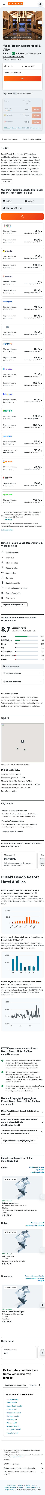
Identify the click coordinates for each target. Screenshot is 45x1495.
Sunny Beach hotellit (14, 1406)
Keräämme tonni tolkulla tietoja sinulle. (20, 1468)
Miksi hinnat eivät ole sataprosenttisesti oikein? (20, 1472)
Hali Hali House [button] (8, 1256)
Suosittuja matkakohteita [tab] (15, 1385)
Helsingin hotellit (13, 1416)
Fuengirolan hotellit (14, 1429)
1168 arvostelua (34, 53)
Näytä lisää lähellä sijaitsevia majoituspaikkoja (36, 1169)
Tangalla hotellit (12, 1433)
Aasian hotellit (30, 1485)
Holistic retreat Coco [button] (10, 1203)
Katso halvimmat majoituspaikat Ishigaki (35, 1224)
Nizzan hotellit (12, 1403)
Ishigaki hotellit (9, 1489)
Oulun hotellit (12, 1409)
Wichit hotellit (12, 1423)
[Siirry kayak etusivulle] (15, 3)
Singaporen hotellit (14, 1413)
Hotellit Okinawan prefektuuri (28, 1487)
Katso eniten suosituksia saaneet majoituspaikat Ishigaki (34, 1278)
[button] (4, 3)
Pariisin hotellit (12, 1419)
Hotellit (20, 1485)
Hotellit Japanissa (10, 1487)
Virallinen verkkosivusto (12, 59)
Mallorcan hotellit (13, 1426)
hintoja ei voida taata (17, 1457)
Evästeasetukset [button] (7, 530)
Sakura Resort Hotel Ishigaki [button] (13, 1312)
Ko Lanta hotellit (12, 1399)
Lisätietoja (8, 519)
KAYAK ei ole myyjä (11, 1464)
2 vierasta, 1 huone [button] (13, 72)
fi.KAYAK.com (11, 1485)
